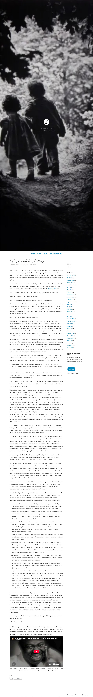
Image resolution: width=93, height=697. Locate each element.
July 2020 (69, 326)
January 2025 (70, 282)
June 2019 (69, 340)
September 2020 (71, 321)
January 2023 (70, 311)
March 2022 (70, 314)
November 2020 (71, 319)
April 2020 (69, 331)
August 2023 (70, 304)
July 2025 (69, 277)
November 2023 (71, 297)
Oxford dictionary (53, 289)
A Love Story (46, 127)
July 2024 (69, 287)
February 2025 (70, 280)
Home (33, 253)
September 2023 (71, 302)
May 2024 (69, 292)
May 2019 (69, 343)
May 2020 (69, 328)
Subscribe (71, 369)
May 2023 (69, 309)
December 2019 (71, 338)
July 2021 (69, 316)
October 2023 (70, 299)
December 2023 (71, 294)
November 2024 (71, 285)
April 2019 (69, 345)
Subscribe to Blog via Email (73, 353)
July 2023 (69, 306)
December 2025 (71, 275)
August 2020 (70, 323)
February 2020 (70, 333)
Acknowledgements (55, 253)
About (39, 253)
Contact (45, 253)
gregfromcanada (15, 264)
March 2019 (70, 348)
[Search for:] (75, 267)
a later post (51, 358)
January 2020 (70, 335)
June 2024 (69, 290)
